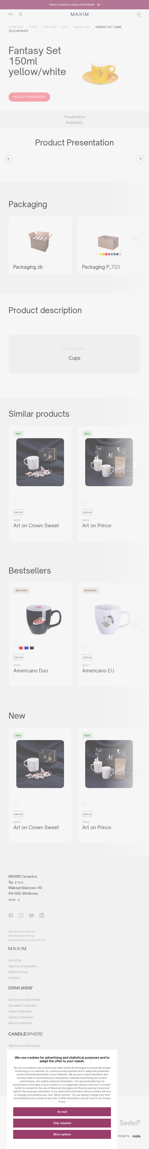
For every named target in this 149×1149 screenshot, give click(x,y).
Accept (62, 1111)
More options (62, 1134)
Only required (62, 1123)
